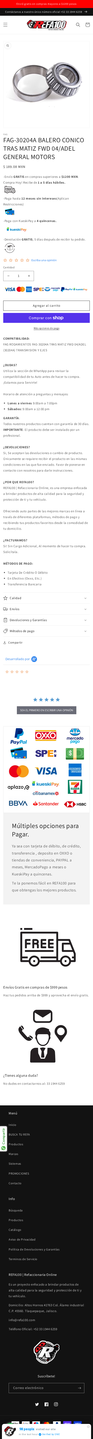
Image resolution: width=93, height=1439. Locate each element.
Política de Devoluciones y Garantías (34, 1249)
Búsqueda (16, 1210)
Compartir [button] (15, 642)
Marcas (13, 1154)
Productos (16, 1144)
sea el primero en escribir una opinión (46, 710)
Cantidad (8, 267)
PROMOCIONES (19, 1173)
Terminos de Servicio (23, 1259)
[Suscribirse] (79, 1388)
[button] (5, 25)
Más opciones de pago (46, 328)
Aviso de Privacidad (22, 1239)
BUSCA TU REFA (19, 1134)
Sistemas (15, 1164)
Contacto (15, 1183)
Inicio (12, 1125)
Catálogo (15, 1230)
